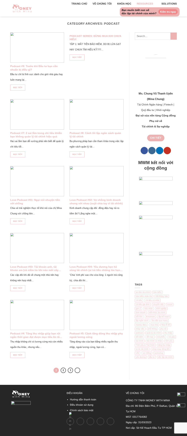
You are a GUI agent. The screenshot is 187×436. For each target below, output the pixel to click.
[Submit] (174, 36)
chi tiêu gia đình (143, 304)
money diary (141, 325)
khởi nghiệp (161, 308)
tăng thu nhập (164, 345)
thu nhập (168, 333)
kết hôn (139, 316)
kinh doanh (141, 312)
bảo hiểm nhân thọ (144, 296)
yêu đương (141, 357)
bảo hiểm (157, 292)
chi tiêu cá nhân (152, 300)
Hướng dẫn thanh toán (83, 399)
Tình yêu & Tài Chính (145, 345)
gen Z (138, 308)
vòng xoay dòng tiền (161, 349)
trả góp (172, 337)
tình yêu (169, 341)
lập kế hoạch (164, 316)
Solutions (169, 3)
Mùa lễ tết (165, 325)
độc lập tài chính (165, 357)
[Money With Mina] (22, 8)
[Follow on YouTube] (167, 150)
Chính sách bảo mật (81, 410)
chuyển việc (158, 304)
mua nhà (154, 325)
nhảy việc (140, 329)
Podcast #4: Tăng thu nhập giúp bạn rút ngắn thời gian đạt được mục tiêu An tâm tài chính (36, 335)
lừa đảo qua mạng (160, 320)
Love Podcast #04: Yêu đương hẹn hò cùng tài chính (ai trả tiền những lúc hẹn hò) (95, 268)
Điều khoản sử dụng (81, 404)
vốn (137, 353)
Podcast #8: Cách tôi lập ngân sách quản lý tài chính (95, 135)
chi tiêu (139, 300)
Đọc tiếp (17, 87)
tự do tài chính (142, 349)
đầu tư (152, 357)
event (169, 304)
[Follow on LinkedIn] (159, 150)
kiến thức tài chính (157, 312)
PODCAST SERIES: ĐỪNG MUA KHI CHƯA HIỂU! (95, 38)
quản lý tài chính (153, 333)
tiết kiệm (139, 337)
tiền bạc (150, 337)
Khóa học (124, 3)
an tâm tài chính (143, 292)
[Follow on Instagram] (152, 150)
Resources (145, 3)
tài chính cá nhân (154, 341)
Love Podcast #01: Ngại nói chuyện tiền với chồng (35, 201)
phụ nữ (163, 329)
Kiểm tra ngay (168, 11)
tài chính (139, 341)
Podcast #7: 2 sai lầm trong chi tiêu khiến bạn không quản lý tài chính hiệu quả (36, 135)
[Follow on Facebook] (144, 150)
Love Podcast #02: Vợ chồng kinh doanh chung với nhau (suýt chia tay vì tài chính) (96, 201)
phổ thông (152, 329)
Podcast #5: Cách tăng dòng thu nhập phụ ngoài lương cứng (96, 335)
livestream (150, 316)
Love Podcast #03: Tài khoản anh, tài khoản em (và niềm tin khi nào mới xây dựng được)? (34, 268)
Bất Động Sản (162, 296)
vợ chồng (147, 353)
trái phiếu (161, 337)
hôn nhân (148, 308)
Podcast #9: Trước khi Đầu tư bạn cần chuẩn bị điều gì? (34, 68)
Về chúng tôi (102, 3)
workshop (158, 353)
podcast (139, 333)
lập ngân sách (142, 320)
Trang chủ (79, 3)
